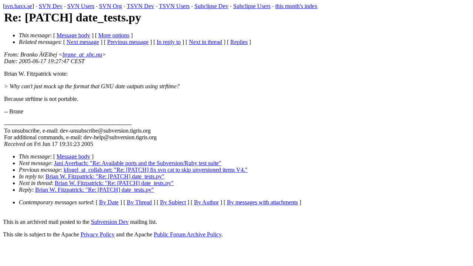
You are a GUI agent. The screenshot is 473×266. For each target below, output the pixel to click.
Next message (83, 42)
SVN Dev (50, 6)
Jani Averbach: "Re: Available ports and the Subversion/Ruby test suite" (137, 163)
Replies (239, 42)
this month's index (296, 6)
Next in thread (205, 42)
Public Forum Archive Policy (187, 234)
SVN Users (80, 6)
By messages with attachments (262, 202)
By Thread (139, 202)
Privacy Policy (98, 234)
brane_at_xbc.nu (82, 54)
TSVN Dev (140, 6)
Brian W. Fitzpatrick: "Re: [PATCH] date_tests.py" (104, 176)
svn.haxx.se (18, 6)
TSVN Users (174, 6)
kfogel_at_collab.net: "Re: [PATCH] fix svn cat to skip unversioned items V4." (156, 170)
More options (113, 35)
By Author (206, 202)
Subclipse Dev (211, 6)
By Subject (173, 202)
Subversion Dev (110, 222)
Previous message (128, 42)
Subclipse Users (251, 6)
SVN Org (110, 6)
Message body (73, 35)
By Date (109, 202)
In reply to (169, 42)
